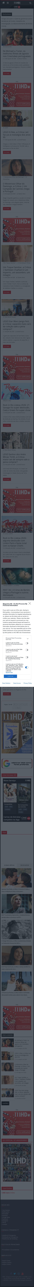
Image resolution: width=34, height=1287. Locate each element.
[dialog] (17, 643)
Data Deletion (6, 683)
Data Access (17, 683)
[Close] (30, 604)
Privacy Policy (28, 683)
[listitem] (17, 638)
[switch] (26, 643)
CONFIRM (10, 676)
